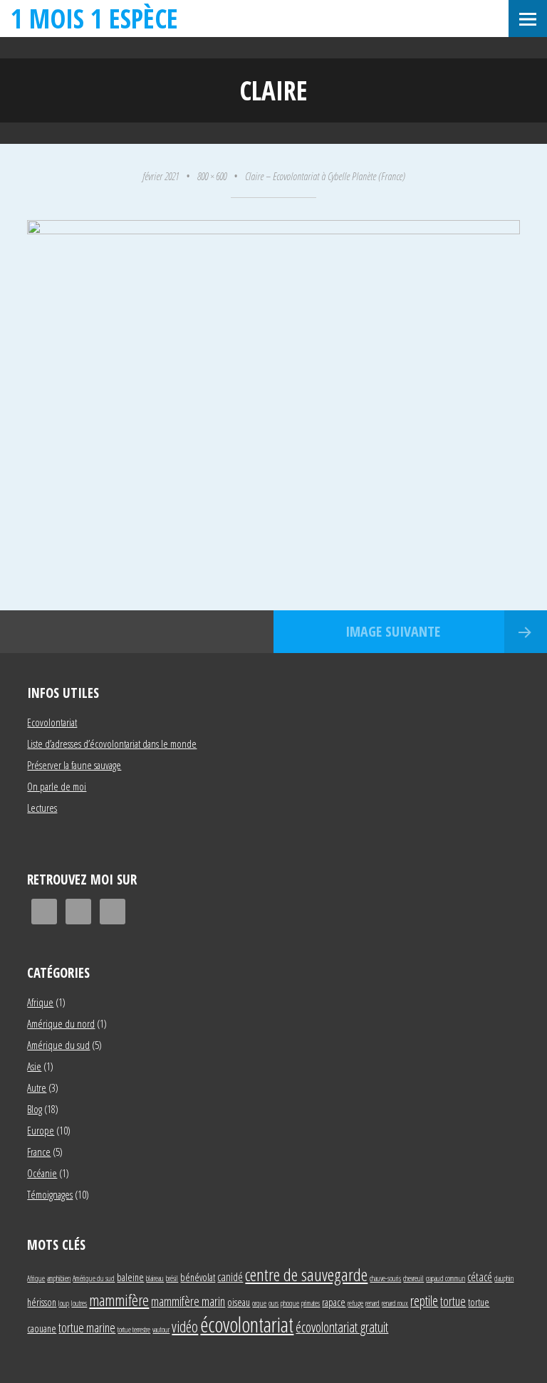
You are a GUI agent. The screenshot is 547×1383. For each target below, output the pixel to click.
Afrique (40, 1002)
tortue (453, 1301)
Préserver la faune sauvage (74, 765)
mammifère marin (188, 1301)
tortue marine (86, 1327)
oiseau (238, 1302)
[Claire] (273, 230)
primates (310, 1303)
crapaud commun (445, 1278)
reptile (424, 1300)
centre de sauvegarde (306, 1274)
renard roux (395, 1303)
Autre (36, 1087)
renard (372, 1303)
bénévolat (197, 1277)
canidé (230, 1276)
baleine (130, 1277)
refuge (355, 1303)
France (39, 1151)
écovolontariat (246, 1324)
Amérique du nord (61, 1023)
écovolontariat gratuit (342, 1327)
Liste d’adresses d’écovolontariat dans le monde (112, 743)
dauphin (504, 1278)
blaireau (155, 1278)
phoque (290, 1303)
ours (273, 1303)
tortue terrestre (134, 1330)
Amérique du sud (58, 1045)
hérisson (41, 1302)
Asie (34, 1066)
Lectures (42, 807)
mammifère (119, 1299)
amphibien (59, 1278)
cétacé (479, 1276)
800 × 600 (211, 176)
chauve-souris (385, 1278)
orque (259, 1303)
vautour (161, 1330)
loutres (79, 1303)
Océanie (42, 1173)
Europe (40, 1130)
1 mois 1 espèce (94, 18)
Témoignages (50, 1194)
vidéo (185, 1326)
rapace (333, 1302)
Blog (34, 1109)
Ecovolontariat (52, 722)
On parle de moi (56, 786)
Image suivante (392, 631)
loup (63, 1303)
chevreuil (413, 1278)
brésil (172, 1278)
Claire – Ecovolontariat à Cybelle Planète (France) (325, 176)
